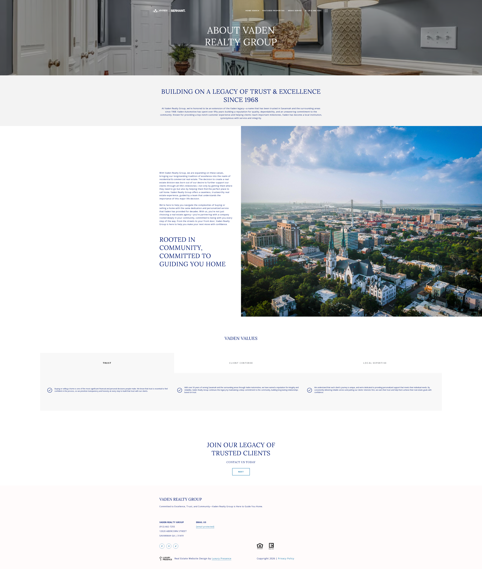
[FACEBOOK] (161, 546)
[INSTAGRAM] (168, 546)
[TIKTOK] (175, 546)
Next (241, 472)
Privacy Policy (286, 558)
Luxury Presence (221, 558)
